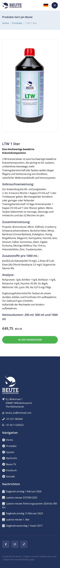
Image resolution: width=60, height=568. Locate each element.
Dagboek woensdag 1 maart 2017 (24, 525)
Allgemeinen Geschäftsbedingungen (19, 559)
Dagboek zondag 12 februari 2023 (24, 513)
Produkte (17, 23)
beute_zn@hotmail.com (18, 412)
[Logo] (12, 5)
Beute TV (11, 464)
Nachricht (11, 458)
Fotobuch (11, 470)
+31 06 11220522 (14, 425)
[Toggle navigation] (55, 5)
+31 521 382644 (14, 419)
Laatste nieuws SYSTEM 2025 (21, 497)
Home (5, 23)
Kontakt (10, 476)
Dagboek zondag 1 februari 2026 (24, 491)
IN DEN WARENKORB (30, 339)
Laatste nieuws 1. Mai (17, 519)
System (10, 452)
